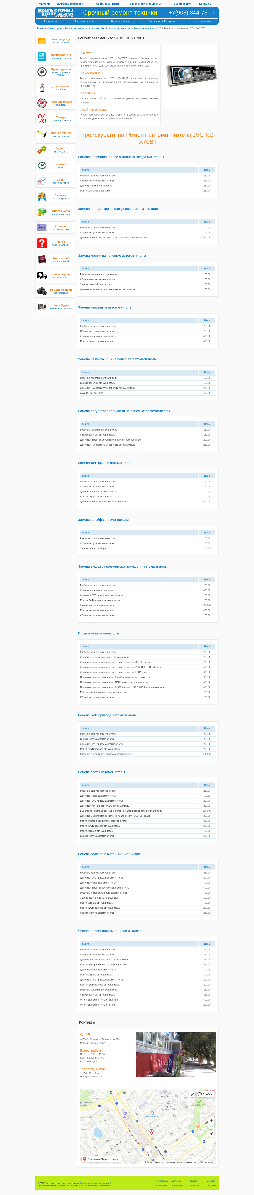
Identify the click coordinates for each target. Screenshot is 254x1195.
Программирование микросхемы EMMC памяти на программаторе (115, 677)
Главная (41, 28)
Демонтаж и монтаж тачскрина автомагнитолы (105, 501)
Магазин (44, 3)
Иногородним (203, 21)
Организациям (120, 21)
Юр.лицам (177, 1185)
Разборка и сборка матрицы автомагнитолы (103, 893)
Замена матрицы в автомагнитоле (104, 307)
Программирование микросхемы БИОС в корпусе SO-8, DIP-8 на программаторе (122, 687)
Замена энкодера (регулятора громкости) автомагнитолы (123, 566)
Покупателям (161, 1181)
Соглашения (161, 1185)
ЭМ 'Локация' (182, 3)
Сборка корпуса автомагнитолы (97, 180)
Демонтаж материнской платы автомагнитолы (104, 657)
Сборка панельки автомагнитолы (97, 279)
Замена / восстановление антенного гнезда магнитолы (121, 157)
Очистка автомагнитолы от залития (99, 999)
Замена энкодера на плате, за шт (98, 605)
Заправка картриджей (71, 3)
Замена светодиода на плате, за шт (99, 898)
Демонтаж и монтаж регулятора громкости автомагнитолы (111, 440)
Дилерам (176, 1181)
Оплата (193, 1181)
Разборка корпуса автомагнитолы (98, 175)
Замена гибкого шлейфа (93, 548)
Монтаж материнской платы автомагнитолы (103, 692)
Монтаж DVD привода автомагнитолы (100, 600)
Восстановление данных (146, 3)
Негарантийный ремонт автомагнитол (111, 28)
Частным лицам (83, 21)
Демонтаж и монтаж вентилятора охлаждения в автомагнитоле (113, 237)
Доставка (211, 1185)
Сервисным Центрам (162, 21)
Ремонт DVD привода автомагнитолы (107, 715)
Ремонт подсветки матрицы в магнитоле (109, 854)
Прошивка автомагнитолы (98, 633)
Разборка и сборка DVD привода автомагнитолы (106, 754)
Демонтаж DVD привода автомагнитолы (101, 595)
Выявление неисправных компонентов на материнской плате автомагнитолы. (121, 811)
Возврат (211, 1181)
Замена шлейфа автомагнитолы (103, 520)
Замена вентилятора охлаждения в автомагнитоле (118, 209)
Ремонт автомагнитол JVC (147, 28)
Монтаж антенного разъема (95, 190)
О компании (50, 21)
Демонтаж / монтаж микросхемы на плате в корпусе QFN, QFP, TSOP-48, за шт (121, 667)
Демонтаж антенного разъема (96, 185)
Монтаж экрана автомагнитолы (96, 341)
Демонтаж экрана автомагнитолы (98, 336)
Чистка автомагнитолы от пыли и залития (110, 931)
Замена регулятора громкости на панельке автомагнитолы (124, 411)
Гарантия (194, 1185)
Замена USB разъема (91, 393)
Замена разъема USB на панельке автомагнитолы (117, 359)
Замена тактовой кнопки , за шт (96, 284)
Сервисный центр (108, 3)
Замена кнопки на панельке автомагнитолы (112, 255)
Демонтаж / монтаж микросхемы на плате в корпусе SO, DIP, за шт (115, 662)
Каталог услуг (55, 28)
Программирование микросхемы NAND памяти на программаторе (115, 682)
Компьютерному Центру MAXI (95, 1183)
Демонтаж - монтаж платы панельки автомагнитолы (107, 289)
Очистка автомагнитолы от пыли (97, 1005)
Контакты (205, 3)
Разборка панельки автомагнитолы (99, 274)
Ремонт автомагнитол (76, 28)
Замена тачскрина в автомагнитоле (106, 463)
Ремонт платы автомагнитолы (101, 772)
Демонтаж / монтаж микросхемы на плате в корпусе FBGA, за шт (114, 672)
